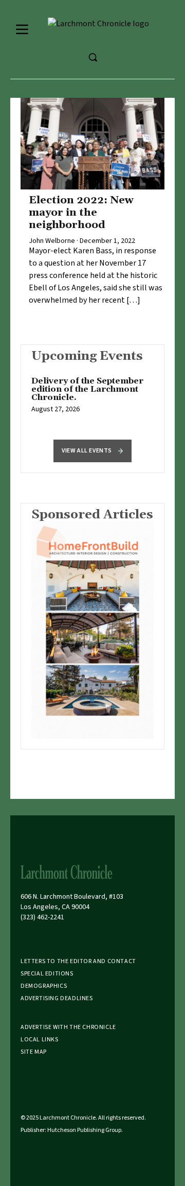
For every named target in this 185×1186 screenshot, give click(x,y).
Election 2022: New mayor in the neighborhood (81, 213)
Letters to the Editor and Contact (78, 961)
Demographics (44, 986)
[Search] (92, 57)
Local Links (40, 1039)
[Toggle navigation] (22, 29)
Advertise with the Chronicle (68, 1027)
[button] (92, 451)
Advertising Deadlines (57, 998)
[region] (92, 400)
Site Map (34, 1052)
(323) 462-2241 (42, 917)
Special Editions (47, 973)
